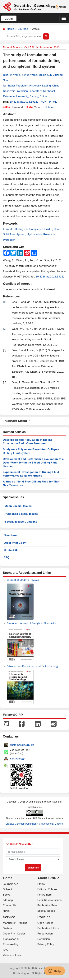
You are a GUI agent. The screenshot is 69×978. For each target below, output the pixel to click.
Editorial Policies (47, 889)
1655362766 (17, 759)
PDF (43, 101)
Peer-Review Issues (49, 899)
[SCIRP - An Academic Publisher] (26, 6)
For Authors (44, 894)
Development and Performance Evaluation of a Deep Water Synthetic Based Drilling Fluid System (33, 462)
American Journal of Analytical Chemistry (31, 623)
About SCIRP (48, 878)
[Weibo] (54, 723)
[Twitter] (6, 723)
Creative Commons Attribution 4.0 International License (34, 823)
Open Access (45, 922)
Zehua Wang (29, 74)
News (6, 910)
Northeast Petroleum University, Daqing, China (31, 85)
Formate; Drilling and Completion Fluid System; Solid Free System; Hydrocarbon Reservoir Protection (31, 234)
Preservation (45, 933)
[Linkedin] (38, 723)
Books (6, 894)
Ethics (41, 883)
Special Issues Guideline (21, 521)
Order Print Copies (14, 933)
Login (9, 18)
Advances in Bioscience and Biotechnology (32, 666)
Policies (43, 917)
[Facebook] (22, 723)
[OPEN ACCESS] (58, 6)
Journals (23, 28)
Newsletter (11, 535)
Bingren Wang (11, 74)
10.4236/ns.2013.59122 (24, 101)
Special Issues (46, 910)
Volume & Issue (12, 955)
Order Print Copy (15, 542)
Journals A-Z (10, 883)
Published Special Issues (21, 513)
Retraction (43, 938)
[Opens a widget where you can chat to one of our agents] (54, 971)
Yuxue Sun (45, 74)
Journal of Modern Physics (23, 579)
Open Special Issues (18, 505)
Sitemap (8, 899)
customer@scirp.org (22, 744)
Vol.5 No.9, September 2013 (42, 47)
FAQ (6, 557)
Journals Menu (16, 421)
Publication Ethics (48, 928)
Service (9, 917)
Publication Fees (47, 905)
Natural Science (12, 47)
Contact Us (11, 550)
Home (10, 28)
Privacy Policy (45, 944)
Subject (7, 889)
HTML (53, 101)
